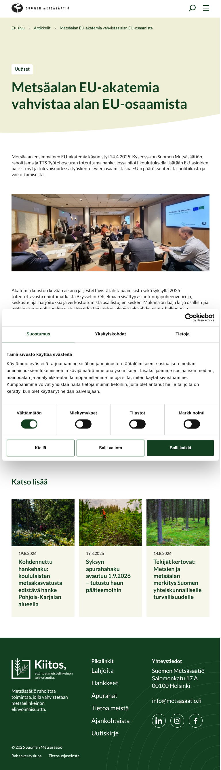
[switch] (83, 424)
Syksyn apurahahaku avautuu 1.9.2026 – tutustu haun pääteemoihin (108, 575)
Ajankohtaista (110, 721)
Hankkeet (104, 683)
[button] (110, 232)
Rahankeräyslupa (27, 756)
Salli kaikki (180, 448)
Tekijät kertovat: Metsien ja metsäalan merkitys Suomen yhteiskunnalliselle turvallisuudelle (177, 579)
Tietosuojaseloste (64, 756)
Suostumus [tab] (38, 334)
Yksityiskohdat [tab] (110, 334)
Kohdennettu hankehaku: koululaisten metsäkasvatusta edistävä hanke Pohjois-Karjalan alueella (40, 582)
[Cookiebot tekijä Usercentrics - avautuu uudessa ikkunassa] (189, 317)
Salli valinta (110, 448)
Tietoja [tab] (183, 334)
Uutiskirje (105, 733)
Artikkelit (42, 28)
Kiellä (40, 448)
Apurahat (104, 695)
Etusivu (18, 28)
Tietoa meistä (110, 708)
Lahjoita (102, 670)
